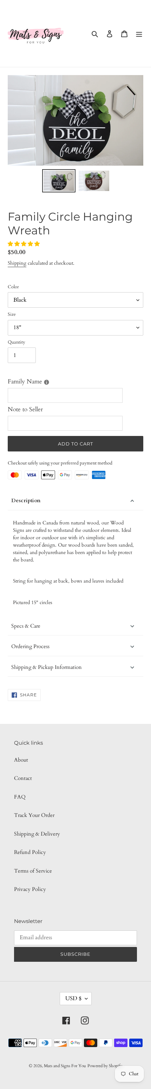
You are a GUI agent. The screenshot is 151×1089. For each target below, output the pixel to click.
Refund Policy (30, 852)
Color (13, 287)
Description (25, 500)
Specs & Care (25, 625)
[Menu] (139, 33)
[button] (24, 243)
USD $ (73, 998)
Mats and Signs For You (65, 1066)
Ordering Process (30, 646)
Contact (23, 778)
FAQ (20, 796)
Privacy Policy (30, 889)
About (21, 759)
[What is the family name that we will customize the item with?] (46, 382)
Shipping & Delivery (37, 833)
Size (12, 314)
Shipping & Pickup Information (46, 667)
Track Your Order (34, 815)
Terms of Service (33, 870)
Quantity (16, 342)
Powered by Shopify (104, 1066)
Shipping (17, 263)
